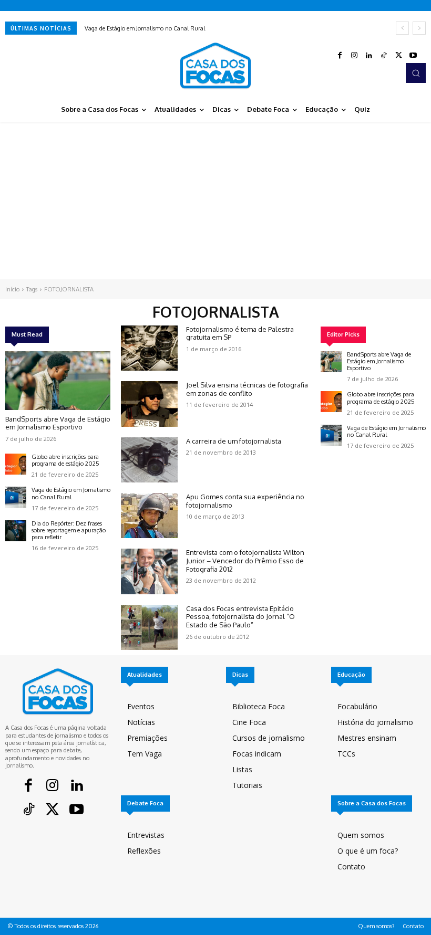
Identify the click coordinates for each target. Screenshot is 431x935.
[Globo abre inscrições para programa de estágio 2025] (15, 464)
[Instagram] (354, 55)
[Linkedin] (369, 55)
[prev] (402, 28)
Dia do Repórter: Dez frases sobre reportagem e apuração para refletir (69, 530)
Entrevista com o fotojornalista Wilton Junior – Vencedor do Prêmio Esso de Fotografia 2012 (245, 560)
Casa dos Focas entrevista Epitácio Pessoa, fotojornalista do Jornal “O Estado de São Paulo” (240, 616)
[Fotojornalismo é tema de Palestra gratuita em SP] (149, 348)
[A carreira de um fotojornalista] (149, 459)
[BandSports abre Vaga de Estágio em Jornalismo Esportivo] (57, 380)
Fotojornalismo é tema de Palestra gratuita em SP (240, 333)
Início (12, 289)
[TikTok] (383, 55)
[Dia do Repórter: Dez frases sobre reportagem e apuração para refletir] (15, 530)
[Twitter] (398, 55)
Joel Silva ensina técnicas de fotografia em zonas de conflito (247, 389)
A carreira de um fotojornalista (233, 441)
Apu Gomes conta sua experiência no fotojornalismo (245, 500)
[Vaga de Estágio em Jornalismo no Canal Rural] (15, 497)
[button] (416, 73)
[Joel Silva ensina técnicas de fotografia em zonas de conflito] (149, 403)
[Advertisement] (215, 200)
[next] (419, 28)
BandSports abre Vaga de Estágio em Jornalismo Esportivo (57, 423)
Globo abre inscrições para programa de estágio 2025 (65, 460)
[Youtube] (413, 55)
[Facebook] (339, 55)
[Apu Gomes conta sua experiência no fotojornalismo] (149, 515)
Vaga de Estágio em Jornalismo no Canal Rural (145, 28)
